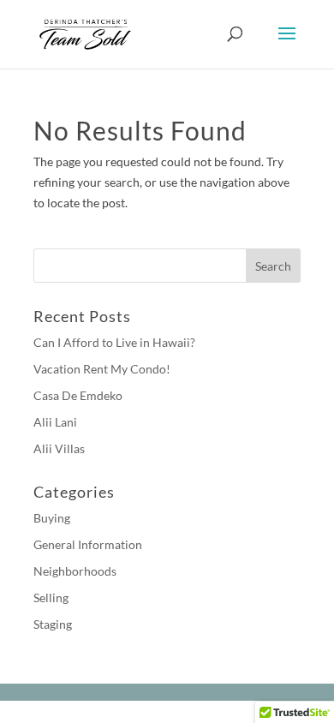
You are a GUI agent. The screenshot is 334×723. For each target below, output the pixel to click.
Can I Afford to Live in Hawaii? (114, 342)
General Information (87, 544)
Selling (51, 597)
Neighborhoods (74, 571)
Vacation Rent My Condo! (101, 369)
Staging (52, 624)
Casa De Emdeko (77, 395)
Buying (51, 518)
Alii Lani (55, 422)
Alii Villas (59, 448)
